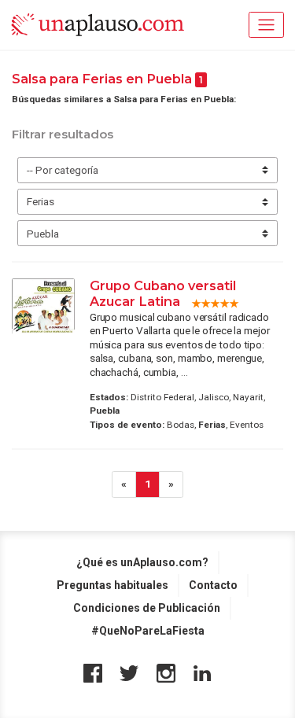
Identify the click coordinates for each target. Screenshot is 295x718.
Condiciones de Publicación (146, 608)
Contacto (213, 585)
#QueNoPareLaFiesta (148, 630)
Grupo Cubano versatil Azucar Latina (163, 293)
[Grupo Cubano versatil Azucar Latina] (43, 306)
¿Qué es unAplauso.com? (142, 562)
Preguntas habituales (112, 585)
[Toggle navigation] (266, 25)
